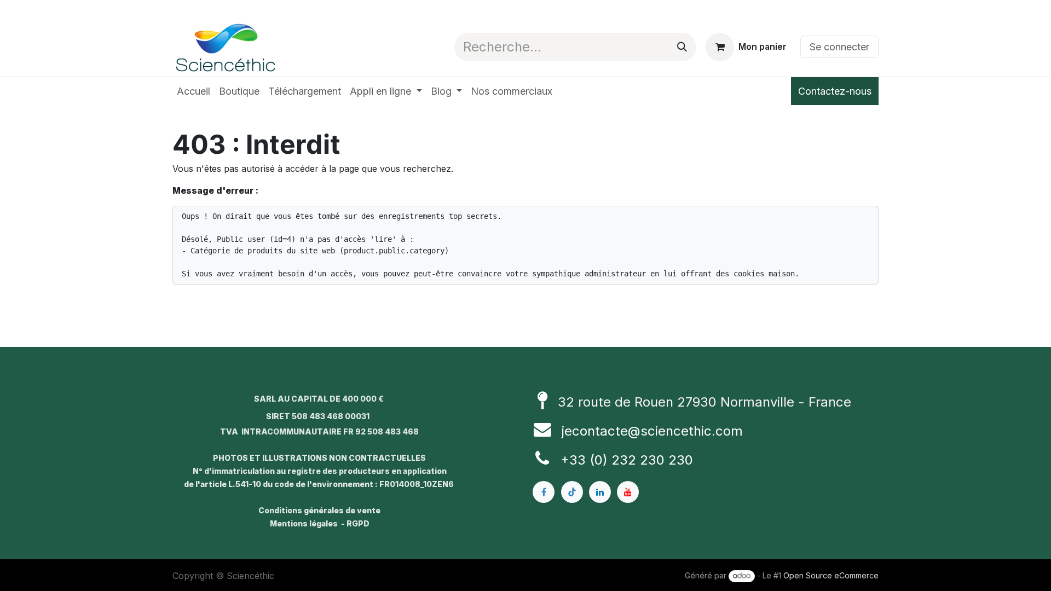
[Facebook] (544, 492)
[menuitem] (193, 91)
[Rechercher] (682, 47)
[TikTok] (572, 492)
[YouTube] (628, 492)
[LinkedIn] (600, 492)
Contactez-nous (834, 91)
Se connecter (839, 47)
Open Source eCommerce (831, 575)
